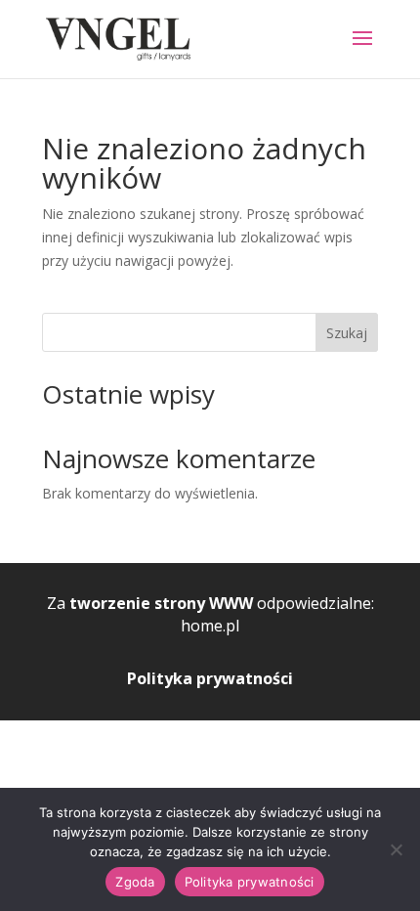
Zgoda (134, 881)
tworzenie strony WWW (161, 603)
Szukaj (346, 333)
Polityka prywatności (210, 678)
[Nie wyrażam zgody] (395, 849)
